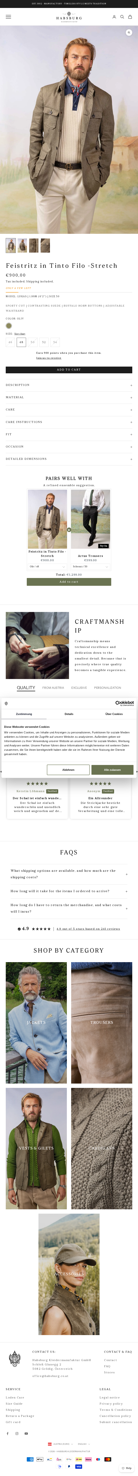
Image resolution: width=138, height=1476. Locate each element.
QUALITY (26, 688)
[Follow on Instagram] (17, 1433)
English (82, 1444)
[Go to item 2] (34, 245)
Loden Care (15, 1397)
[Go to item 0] (11, 245)
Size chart (19, 334)
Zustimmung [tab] (24, 713)
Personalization (107, 687)
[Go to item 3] (45, 245)
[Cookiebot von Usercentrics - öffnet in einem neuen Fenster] (118, 703)
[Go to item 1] (22, 245)
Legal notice (110, 1397)
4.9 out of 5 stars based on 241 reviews (88, 929)
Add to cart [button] (69, 582)
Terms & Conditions (116, 1410)
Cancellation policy (115, 1416)
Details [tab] (69, 713)
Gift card (13, 1422)
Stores (109, 1372)
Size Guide (14, 1403)
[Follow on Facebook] (7, 1433)
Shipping (13, 1410)
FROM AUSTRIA (53, 687)
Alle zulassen (112, 769)
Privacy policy (111, 1403)
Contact (110, 1360)
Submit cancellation (116, 1422)
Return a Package (20, 1416)
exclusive (79, 687)
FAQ (107, 1366)
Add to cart (69, 370)
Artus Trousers (90, 556)
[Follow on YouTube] (26, 1433)
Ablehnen (68, 769)
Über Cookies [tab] (114, 713)
